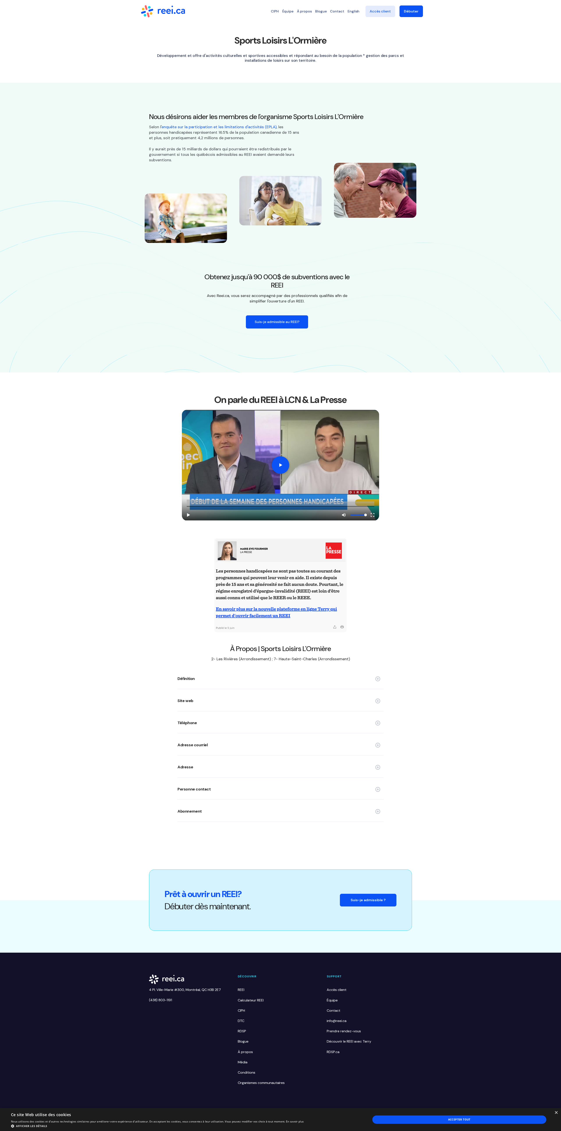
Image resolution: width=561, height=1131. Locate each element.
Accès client (380, 11)
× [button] (556, 1112)
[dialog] (280, 1119)
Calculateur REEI (251, 1000)
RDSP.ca (333, 1052)
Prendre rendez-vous (344, 1031)
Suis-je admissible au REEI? (277, 322)
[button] (157, 1126)
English (353, 11)
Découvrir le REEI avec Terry (349, 1041)
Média (242, 1062)
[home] (163, 11)
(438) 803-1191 (160, 1000)
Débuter (411, 11)
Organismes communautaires (261, 1082)
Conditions (246, 1072)
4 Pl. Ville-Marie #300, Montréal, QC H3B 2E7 (185, 989)
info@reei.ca (336, 1021)
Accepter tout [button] (459, 1119)
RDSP (242, 1031)
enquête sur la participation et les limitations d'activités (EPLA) (219, 127)
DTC (241, 1021)
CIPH (275, 11)
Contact (337, 11)
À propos (304, 11)
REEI (241, 989)
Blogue (321, 11)
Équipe (287, 11)
